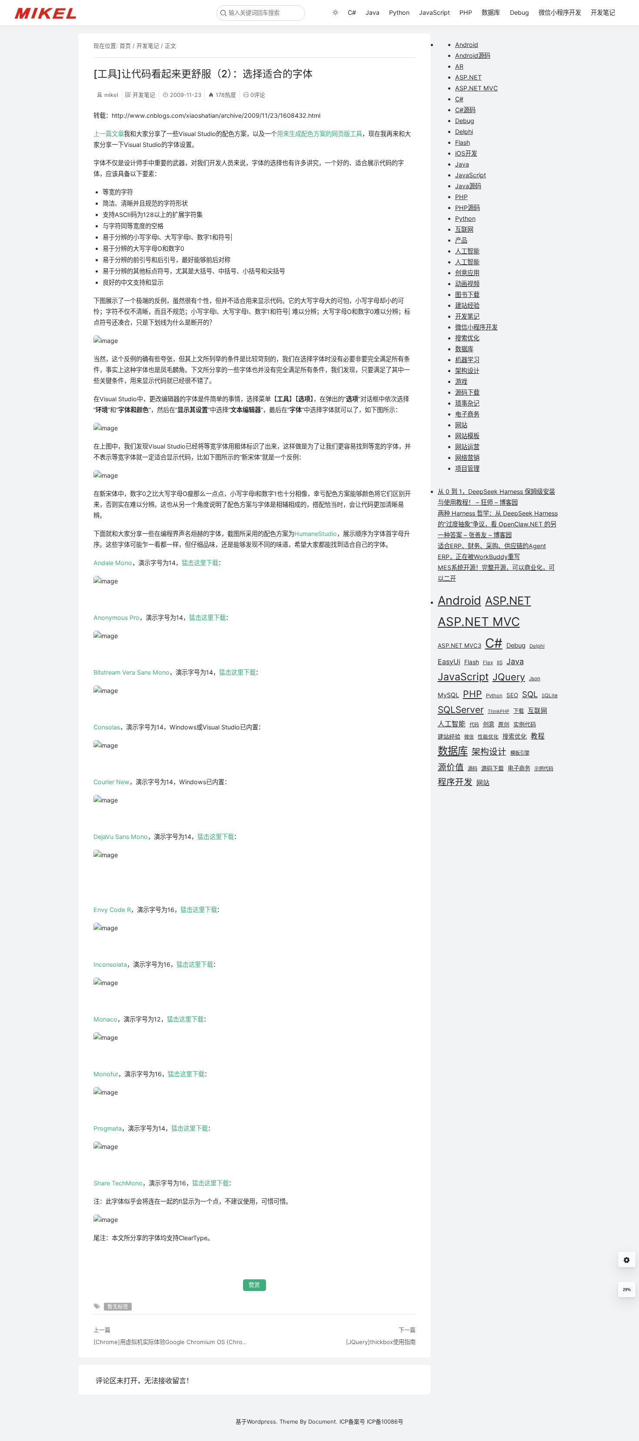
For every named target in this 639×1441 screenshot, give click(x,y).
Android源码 (472, 55)
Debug (519, 12)
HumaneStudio (315, 533)
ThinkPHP (498, 711)
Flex (488, 662)
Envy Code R (112, 909)
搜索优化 (467, 338)
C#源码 (465, 109)
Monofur (105, 1074)
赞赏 (254, 1284)
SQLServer (461, 709)
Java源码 (468, 186)
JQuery (509, 676)
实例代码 (524, 724)
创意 (488, 724)
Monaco (105, 1019)
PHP (465, 12)
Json (534, 679)
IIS (500, 662)
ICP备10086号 (385, 1421)
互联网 (464, 229)
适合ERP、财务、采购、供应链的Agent (492, 545)
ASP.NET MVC (476, 88)
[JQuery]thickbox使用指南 (380, 1341)
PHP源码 (467, 207)
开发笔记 (603, 12)
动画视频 (467, 283)
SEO (512, 695)
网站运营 (467, 446)
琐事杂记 (467, 403)
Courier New (111, 781)
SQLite (550, 695)
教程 (538, 736)
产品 (461, 240)
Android (466, 44)
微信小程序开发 (560, 12)
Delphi (464, 131)
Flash (462, 142)
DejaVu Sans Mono (120, 836)
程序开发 (455, 782)
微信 (469, 737)
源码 (472, 768)
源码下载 (467, 392)
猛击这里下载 (200, 562)
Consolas (106, 727)
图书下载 (467, 294)
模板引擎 (519, 753)
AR (459, 66)
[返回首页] (49, 13)
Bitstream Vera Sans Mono (131, 672)
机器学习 (467, 359)
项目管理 (467, 468)
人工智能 (467, 251)
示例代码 (543, 768)
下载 (518, 711)
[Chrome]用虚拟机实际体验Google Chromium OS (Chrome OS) (170, 1341)
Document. (323, 1421)
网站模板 (467, 435)
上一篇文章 (108, 133)
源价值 (451, 767)
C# (352, 12)
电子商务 (467, 414)
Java (372, 12)
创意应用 (467, 272)
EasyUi (449, 661)
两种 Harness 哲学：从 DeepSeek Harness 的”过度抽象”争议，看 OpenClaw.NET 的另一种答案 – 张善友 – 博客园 (498, 524)
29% (627, 1290)
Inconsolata (110, 964)
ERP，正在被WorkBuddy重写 (479, 556)
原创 (503, 724)
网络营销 (467, 457)
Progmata (107, 1128)
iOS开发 (466, 153)
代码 (474, 725)
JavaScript (434, 12)
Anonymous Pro (116, 617)
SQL (530, 694)
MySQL (448, 695)
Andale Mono (112, 562)
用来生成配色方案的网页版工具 (319, 133)
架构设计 (467, 370)
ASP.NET (468, 77)
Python (399, 12)
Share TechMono (118, 1183)
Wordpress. (262, 1421)
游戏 (461, 381)
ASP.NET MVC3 (459, 645)
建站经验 (467, 305)
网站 (461, 425)
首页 (125, 45)
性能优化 (488, 737)
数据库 (491, 12)
